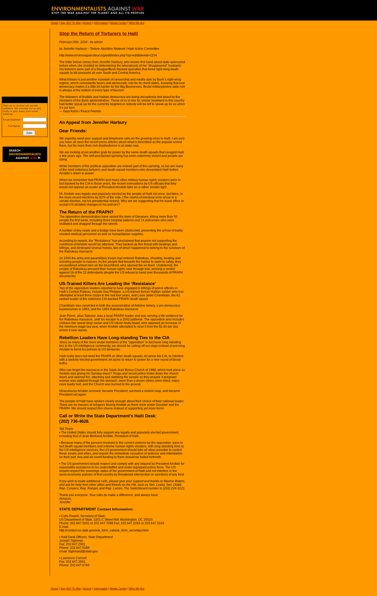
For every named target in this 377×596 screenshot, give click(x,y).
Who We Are (136, 22)
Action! (87, 22)
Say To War (71, 22)
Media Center (118, 22)
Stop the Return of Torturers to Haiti (98, 33)
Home (54, 22)
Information (101, 22)
